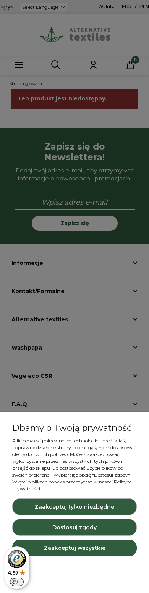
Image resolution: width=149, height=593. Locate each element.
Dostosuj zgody (74, 527)
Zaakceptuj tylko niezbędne (74, 506)
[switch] (17, 582)
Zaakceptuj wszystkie (74, 548)
